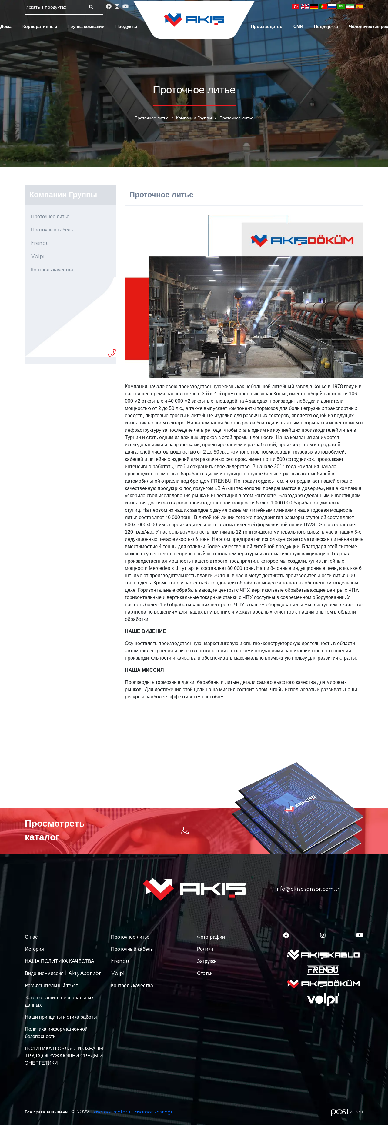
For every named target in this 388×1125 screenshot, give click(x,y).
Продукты (126, 26)
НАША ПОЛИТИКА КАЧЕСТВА (59, 961)
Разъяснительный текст (51, 985)
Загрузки (207, 961)
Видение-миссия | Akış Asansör (63, 973)
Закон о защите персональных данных (59, 1001)
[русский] (332, 7)
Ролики (205, 949)
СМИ (298, 26)
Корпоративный (39, 26)
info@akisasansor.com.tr (307, 889)
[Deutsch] (314, 7)
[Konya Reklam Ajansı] (347, 1112)
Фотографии (211, 937)
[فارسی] (350, 7)
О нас (31, 937)
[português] (323, 7)
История (34, 949)
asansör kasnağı (153, 1112)
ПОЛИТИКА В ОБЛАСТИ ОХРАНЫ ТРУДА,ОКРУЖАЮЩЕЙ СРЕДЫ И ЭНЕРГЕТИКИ (64, 1056)
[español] (359, 7)
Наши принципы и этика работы (61, 1017)
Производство (267, 26)
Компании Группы (194, 118)
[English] (305, 7)
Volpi (38, 256)
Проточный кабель (52, 230)
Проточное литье (152, 118)
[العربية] (341, 7)
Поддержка (326, 26)
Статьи (205, 973)
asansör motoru (112, 1112)
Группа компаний (86, 26)
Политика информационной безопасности (56, 1033)
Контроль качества (52, 270)
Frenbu (40, 243)
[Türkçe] (295, 7)
